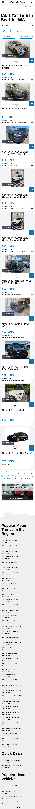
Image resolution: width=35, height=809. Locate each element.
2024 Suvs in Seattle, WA (9, 547)
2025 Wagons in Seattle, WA (10, 718)
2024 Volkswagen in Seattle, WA (11, 643)
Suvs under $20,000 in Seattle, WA (12, 761)
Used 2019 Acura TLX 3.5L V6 (17, 453)
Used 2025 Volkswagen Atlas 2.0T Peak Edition (16, 282)
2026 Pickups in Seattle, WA (10, 723)
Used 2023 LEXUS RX (13, 410)
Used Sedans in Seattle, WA (10, 792)
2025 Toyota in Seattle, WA (10, 563)
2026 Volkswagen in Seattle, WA (11, 729)
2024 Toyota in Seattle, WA (10, 557)
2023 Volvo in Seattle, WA (9, 654)
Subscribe (31, 6)
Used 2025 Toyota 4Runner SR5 (15, 325)
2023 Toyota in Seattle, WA (10, 600)
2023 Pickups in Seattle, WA (10, 707)
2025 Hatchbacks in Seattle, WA (11, 691)
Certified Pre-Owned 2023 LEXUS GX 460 (15, 368)
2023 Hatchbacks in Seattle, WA (11, 627)
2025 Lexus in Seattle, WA (9, 616)
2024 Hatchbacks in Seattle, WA (11, 686)
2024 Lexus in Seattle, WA (9, 595)
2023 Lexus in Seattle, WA (9, 584)
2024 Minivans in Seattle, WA (10, 702)
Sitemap (17, 807)
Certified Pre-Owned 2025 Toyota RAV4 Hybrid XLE (15, 153)
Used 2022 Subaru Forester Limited (16, 67)
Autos (3, 6)
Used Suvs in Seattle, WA (9, 786)
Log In (25, 6)
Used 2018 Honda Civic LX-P (16, 109)
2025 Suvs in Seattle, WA (9, 541)
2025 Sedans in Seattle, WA (10, 606)
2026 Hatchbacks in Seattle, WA (11, 697)
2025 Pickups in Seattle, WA (10, 713)
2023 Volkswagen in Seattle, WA (11, 622)
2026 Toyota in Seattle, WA (10, 568)
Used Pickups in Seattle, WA (10, 803)
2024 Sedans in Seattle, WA (10, 573)
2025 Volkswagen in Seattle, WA (11, 590)
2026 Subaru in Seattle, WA (10, 734)
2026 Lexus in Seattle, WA (9, 681)
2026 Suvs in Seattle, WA (9, 579)
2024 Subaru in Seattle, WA (10, 638)
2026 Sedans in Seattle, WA (10, 670)
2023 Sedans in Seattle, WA (10, 632)
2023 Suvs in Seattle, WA (9, 552)
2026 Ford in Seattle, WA (9, 745)
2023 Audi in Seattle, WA (9, 648)
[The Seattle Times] (17, 2)
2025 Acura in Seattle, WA (10, 665)
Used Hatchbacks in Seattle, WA (11, 797)
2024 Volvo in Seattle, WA (9, 675)
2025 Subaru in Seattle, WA (10, 611)
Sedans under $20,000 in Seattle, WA (13, 766)
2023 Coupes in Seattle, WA (10, 740)
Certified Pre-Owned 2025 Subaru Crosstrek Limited (15, 196)
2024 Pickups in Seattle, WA (10, 659)
